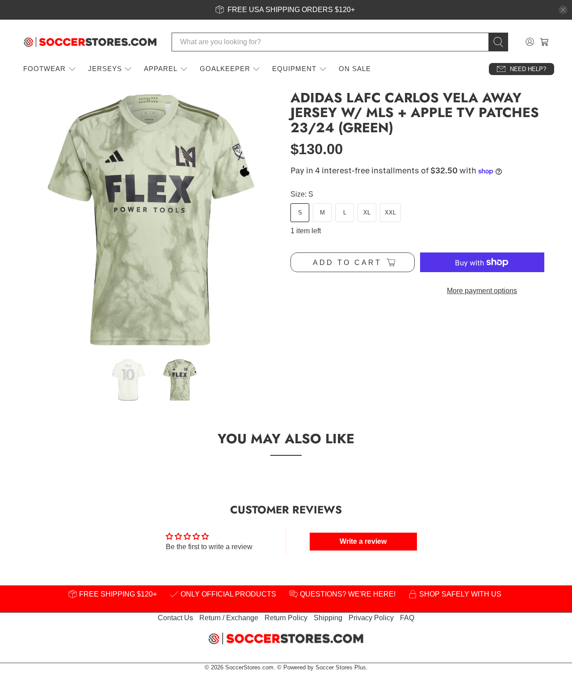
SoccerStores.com (249, 667)
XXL (390, 212)
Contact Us (175, 618)
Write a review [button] (363, 541)
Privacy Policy (371, 618)
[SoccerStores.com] (90, 42)
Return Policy (286, 618)
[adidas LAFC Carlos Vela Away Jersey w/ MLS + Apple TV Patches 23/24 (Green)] (152, 219)
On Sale (355, 68)
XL (366, 212)
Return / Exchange (228, 618)
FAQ (407, 618)
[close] (563, 9)
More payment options (482, 290)
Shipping (328, 618)
